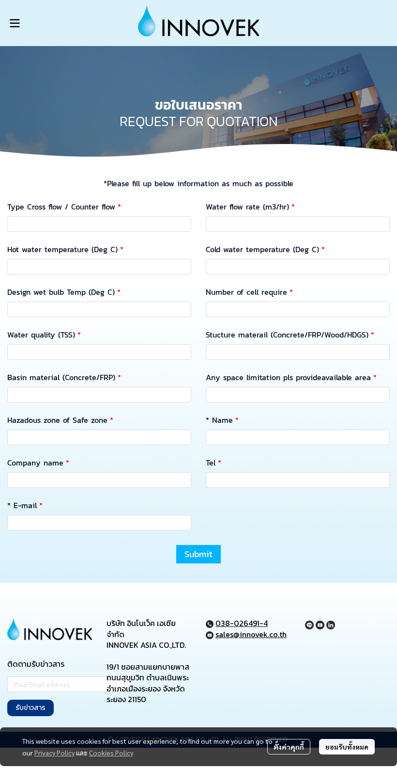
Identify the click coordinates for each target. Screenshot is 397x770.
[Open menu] (14, 23)
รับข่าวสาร (30, 708)
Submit (198, 554)
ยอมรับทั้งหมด (346, 746)
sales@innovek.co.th (251, 634)
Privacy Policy (54, 752)
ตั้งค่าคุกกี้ (289, 746)
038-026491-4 (241, 623)
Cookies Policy (111, 752)
